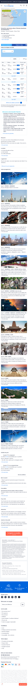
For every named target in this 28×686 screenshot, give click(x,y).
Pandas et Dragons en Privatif (9, 551)
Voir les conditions (22, 474)
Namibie (3, 570)
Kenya (7, 570)
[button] (14, 178)
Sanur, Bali (5, 573)
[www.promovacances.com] (9, 5)
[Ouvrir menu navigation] (1, 5)
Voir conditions (11, 106)
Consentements (5, 633)
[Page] (2, 597)
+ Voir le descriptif (5, 39)
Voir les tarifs (23, 684)
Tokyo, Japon (11, 574)
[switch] (15, 59)
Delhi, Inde (24, 574)
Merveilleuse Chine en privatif (7, 544)
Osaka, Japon (5, 574)
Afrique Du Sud (20, 570)
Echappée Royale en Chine (7, 554)
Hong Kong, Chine (11, 565)
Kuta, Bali (17, 571)
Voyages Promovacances (5, 8)
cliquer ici (16, 658)
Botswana (15, 570)
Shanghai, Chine (6, 567)
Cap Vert (10, 570)
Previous (3, 179)
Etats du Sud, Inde (17, 574)
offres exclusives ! (23, 1)
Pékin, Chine (4, 565)
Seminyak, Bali (22, 571)
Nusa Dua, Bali (11, 571)
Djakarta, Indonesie (17, 573)
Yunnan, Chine (18, 565)
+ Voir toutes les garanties (8, 133)
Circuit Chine (13, 8)
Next (25, 179)
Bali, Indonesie (10, 573)
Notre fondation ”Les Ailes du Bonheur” (10, 618)
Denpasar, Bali (5, 571)
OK (22, 604)
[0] (23, 5)
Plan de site (4, 620)
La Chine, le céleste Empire (16, 548)
